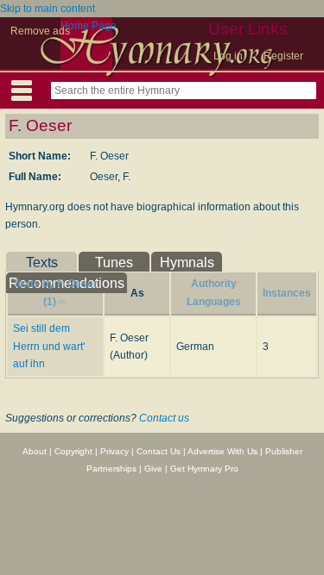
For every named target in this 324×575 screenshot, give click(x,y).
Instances (287, 293)
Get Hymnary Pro (204, 468)
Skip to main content (47, 9)
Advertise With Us (222, 451)
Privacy (114, 451)
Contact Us (159, 451)
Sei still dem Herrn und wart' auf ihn (49, 346)
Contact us (164, 418)
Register (283, 56)
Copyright (73, 451)
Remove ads (40, 31)
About (34, 451)
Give (153, 468)
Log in (228, 56)
